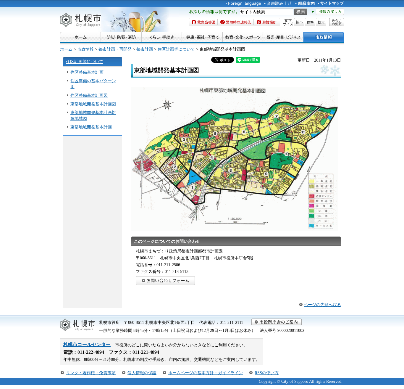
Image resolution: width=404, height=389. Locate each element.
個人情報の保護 (141, 372)
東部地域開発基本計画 (91, 127)
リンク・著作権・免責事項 (91, 372)
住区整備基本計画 (87, 72)
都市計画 (144, 49)
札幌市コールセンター (87, 344)
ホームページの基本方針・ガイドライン (205, 372)
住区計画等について (176, 49)
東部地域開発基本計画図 (93, 104)
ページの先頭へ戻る (322, 304)
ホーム (66, 49)
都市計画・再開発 (115, 49)
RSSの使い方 (267, 372)
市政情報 (85, 49)
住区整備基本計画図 (89, 95)
